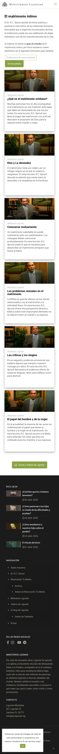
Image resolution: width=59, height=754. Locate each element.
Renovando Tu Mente (21, 579)
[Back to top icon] (53, 748)
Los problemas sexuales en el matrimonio (25, 292)
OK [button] (23, 746)
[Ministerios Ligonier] (22, 4)
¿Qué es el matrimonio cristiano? (27, 98)
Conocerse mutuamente (22, 227)
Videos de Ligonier (20, 604)
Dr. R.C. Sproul (18, 573)
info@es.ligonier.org (15, 716)
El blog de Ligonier (20, 610)
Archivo (18, 586)
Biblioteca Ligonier (20, 598)
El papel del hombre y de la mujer (27, 419)
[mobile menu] (55, 4)
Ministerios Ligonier (15, 95)
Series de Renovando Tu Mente (30, 592)
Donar (14, 623)
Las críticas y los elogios (22, 355)
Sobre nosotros (18, 567)
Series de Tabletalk (24, 616)
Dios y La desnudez (19, 163)
